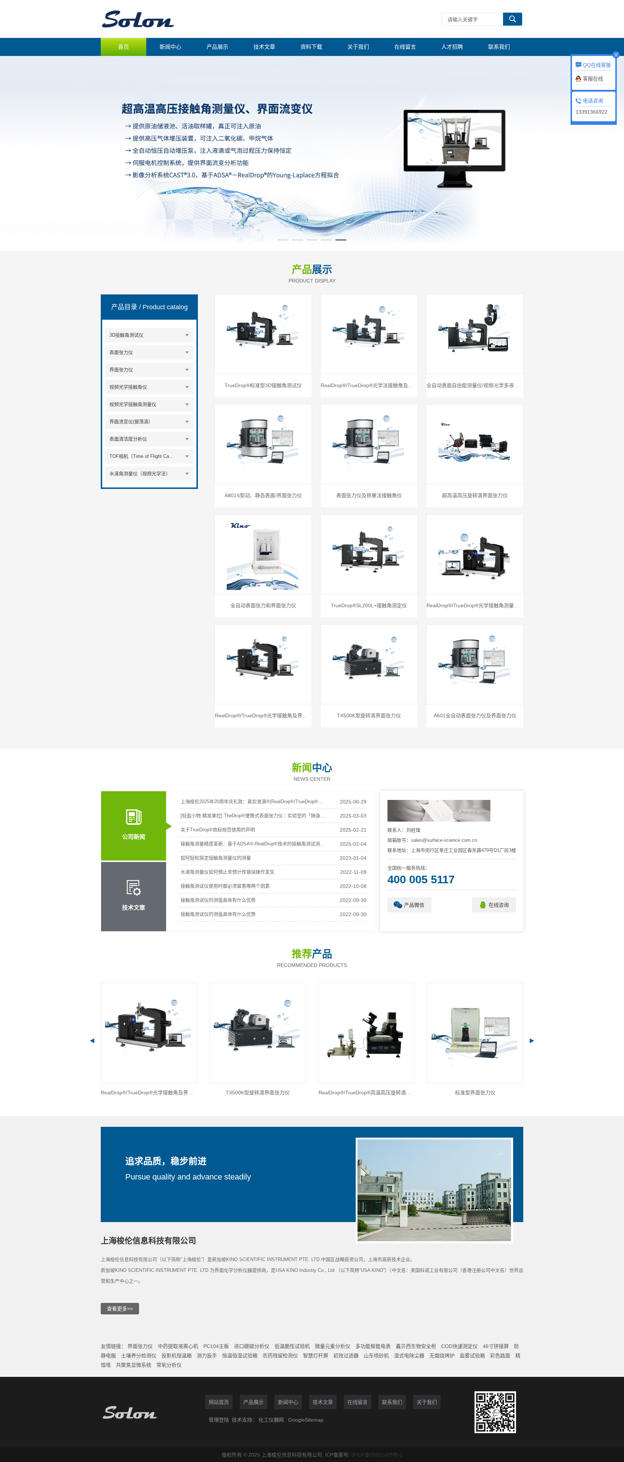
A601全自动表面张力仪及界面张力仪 (475, 715)
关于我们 (358, 47)
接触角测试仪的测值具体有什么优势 (218, 900)
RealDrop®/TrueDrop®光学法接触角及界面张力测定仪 (369, 385)
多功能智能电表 (373, 1346)
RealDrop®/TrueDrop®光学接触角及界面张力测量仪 (263, 715)
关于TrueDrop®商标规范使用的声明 (218, 829)
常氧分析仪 (169, 1365)
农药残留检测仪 (280, 1355)
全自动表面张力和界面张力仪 (263, 605)
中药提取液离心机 (178, 1346)
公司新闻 (133, 837)
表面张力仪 (121, 352)
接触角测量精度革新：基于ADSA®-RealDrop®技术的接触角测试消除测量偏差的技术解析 (253, 843)
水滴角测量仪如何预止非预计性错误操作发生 (227, 872)
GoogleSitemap (306, 1420)
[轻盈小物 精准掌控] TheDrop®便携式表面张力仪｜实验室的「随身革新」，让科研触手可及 (253, 815)
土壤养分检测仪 (138, 1355)
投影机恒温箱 (176, 1355)
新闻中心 (170, 47)
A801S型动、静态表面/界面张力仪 (263, 495)
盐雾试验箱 (472, 1355)
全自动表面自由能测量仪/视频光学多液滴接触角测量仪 (474, 385)
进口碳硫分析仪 (251, 1346)
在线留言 (405, 47)
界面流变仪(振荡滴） (131, 421)
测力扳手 (207, 1355)
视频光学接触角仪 (128, 387)
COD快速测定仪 (459, 1346)
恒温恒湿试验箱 (239, 1355)
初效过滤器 (346, 1355)
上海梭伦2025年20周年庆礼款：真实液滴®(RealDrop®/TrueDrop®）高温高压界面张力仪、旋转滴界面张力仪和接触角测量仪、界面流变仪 (253, 801)
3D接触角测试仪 (126, 335)
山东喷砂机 (376, 1355)
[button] (283, 240)
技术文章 (264, 47)
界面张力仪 (121, 369)
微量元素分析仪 (332, 1346)
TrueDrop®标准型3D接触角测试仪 (263, 385)
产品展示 (217, 47)
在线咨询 (499, 905)
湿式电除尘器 (409, 1355)
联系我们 (499, 47)
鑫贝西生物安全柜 (416, 1346)
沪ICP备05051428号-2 (377, 1455)
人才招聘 (452, 47)
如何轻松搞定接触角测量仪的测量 (216, 858)
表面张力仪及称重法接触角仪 (369, 495)
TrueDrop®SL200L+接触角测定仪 (369, 605)
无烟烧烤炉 (442, 1355)
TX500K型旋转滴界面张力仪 (369, 715)
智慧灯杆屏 (315, 1355)
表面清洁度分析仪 (128, 439)
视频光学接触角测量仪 (132, 404)
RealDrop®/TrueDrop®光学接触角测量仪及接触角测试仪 (474, 605)
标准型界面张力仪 (366, 1092)
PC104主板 (216, 1346)
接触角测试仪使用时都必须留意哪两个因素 (225, 886)
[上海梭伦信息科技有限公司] (209, 19)
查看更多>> (120, 1309)
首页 (123, 47)
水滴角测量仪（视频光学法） (139, 473)
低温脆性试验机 (292, 1346)
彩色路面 (500, 1355)
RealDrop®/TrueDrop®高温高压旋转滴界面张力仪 (257, 1092)
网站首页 (219, 1402)
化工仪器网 (271, 1420)
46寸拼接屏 (496, 1346)
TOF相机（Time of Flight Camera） (143, 456)
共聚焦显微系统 (133, 1365)
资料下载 (311, 47)
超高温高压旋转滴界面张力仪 (475, 495)
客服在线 (593, 79)
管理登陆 (219, 1420)
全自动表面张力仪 (475, 1092)
